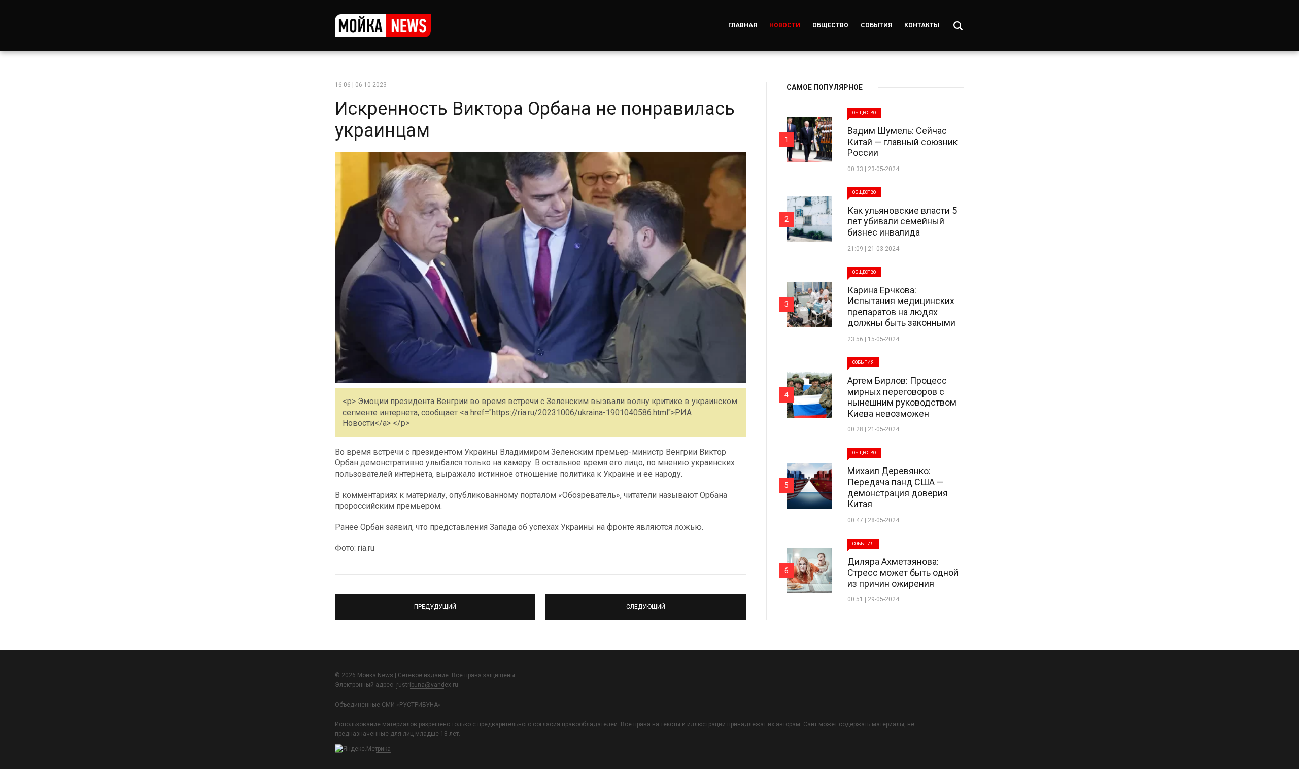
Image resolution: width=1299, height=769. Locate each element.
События (876, 25)
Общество (830, 25)
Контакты (921, 25)
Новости (784, 25)
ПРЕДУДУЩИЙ (435, 602)
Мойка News (383, 25)
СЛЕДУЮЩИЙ (646, 602)
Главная (742, 25)
